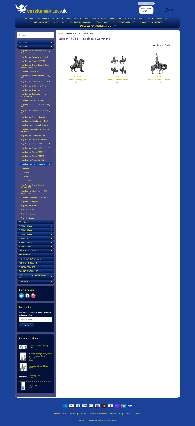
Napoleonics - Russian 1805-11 (36, 152)
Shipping (74, 413)
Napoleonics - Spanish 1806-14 (36, 164)
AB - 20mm (58, 18)
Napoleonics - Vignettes (30, 201)
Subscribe (26, 325)
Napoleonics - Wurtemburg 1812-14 (34, 197)
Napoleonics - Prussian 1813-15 (36, 148)
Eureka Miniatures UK (96, 420)
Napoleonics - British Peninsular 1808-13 (36, 76)
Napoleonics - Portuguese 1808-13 (34, 139)
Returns (113, 413)
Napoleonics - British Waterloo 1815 (36, 82)
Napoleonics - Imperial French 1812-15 (36, 111)
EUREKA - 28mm (145, 18)
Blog (121, 413)
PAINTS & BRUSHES (128, 22)
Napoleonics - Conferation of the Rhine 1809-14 (36, 95)
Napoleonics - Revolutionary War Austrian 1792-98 (36, 51)
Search (57, 413)
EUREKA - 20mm (127, 18)
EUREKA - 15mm (91, 18)
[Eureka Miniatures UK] (41, 8)
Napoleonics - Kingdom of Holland (34, 121)
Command (27, 180)
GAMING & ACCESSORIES (152, 22)
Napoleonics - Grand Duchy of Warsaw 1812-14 (32, 186)
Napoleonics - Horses (29, 205)
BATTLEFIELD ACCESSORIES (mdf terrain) (98, 26)
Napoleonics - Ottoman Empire (33, 135)
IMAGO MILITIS (60, 22)
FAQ (65, 413)
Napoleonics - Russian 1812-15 (36, 156)
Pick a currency (146, 8)
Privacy (84, 413)
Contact (137, 413)
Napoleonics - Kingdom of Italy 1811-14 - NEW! (35, 130)
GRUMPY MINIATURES (41, 22)
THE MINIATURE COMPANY (81, 22)
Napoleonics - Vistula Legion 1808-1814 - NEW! (34, 192)
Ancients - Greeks (27, 218)
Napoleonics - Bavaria (29, 71)
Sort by (152, 45)
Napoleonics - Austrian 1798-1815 (36, 61)
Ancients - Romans (28, 213)
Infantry (26, 172)
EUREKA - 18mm (109, 18)
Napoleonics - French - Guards (36, 117)
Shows (128, 413)
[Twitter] (21, 295)
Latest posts (36, 282)
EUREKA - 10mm (74, 18)
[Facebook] (27, 295)
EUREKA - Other (163, 18)
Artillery (26, 168)
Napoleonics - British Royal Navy (33, 86)
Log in (141, 4)
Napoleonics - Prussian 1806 (36, 144)
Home (60, 33)
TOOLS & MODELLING (106, 22)
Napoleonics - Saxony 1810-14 (32, 160)
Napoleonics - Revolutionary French (34, 57)
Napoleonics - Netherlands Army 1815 (36, 125)
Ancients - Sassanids (28, 209)
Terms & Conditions (98, 413)
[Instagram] (33, 295)
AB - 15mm (30, 18)
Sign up (150, 4)
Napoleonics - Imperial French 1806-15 (36, 105)
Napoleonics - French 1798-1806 (36, 100)
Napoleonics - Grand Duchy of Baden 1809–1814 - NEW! (35, 66)
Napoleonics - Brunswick (30, 90)
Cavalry (26, 176)
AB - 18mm (44, 18)
